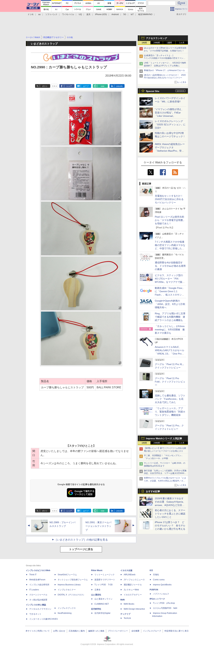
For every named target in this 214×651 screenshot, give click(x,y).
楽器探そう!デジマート (104, 579)
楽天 (88, 14)
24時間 (156, 43)
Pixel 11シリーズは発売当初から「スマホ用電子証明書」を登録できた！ (170, 220)
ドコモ (31, 14)
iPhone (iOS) (101, 14)
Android (115, 14)
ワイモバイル (68, 14)
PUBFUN (154, 590)
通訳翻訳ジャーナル (133, 584)
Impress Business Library (69, 584)
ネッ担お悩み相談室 (38, 600)
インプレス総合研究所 (39, 584)
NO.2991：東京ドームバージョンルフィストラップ (98, 526)
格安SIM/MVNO (145, 14)
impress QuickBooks (162, 584)
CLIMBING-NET (101, 604)
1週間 (169, 43)
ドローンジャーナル (38, 595)
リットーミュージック (104, 574)
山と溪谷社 (96, 595)
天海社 (156, 574)
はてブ (86, 86)
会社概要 (135, 631)
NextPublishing (65, 613)
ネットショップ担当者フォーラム (73, 579)
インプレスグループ (152, 631)
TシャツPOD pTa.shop (164, 603)
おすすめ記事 (153, 491)
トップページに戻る (81, 549)
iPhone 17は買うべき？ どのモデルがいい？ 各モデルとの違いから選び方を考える (170, 525)
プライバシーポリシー (118, 631)
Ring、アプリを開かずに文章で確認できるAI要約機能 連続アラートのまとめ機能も (170, 316)
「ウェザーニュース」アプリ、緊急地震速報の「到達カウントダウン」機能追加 (170, 411)
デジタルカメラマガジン (40, 609)
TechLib (127, 618)
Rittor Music (97, 570)
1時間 (144, 43)
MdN (122, 600)
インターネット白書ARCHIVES (43, 619)
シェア (69, 86)
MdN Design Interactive (134, 609)
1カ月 (181, 43)
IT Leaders (34, 590)
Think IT (32, 574)
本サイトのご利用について (38, 631)
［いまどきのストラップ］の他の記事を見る (81, 539)
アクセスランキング (156, 38)
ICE (151, 570)
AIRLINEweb (129, 574)
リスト (54, 86)
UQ (80, 14)
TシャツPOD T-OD (103, 584)
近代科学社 (96, 609)
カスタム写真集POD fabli (165, 608)
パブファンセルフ (161, 594)
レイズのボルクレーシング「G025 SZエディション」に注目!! (170, 124)
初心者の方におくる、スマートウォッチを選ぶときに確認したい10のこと (170, 513)
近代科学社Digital (102, 613)
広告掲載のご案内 (77, 631)
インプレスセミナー (67, 590)
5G (124, 14)
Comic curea (159, 579)
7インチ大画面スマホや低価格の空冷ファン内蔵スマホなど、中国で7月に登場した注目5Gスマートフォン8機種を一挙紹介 (170, 248)
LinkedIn (119, 86)
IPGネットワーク (157, 599)
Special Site (152, 91)
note (102, 86)
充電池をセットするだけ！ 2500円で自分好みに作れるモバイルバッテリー (170, 199)
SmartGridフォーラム (67, 574)
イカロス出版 (126, 570)
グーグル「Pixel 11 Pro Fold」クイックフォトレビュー (170, 381)
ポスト (45, 86)
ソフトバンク (51, 14)
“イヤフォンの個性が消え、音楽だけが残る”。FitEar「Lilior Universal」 (169, 112)
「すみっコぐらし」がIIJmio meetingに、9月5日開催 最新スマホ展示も (170, 329)
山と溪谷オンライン (103, 599)
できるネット (35, 614)
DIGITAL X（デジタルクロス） (71, 595)
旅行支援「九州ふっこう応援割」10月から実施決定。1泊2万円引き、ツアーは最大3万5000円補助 (165, 473)
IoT (132, 14)
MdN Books (129, 604)
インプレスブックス (67, 608)
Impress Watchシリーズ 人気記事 (164, 438)
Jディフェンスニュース (134, 579)
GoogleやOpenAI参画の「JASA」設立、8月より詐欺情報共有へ (170, 304)
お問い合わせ (59, 631)
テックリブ (125, 614)
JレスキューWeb (131, 590)
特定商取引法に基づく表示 (177, 631)
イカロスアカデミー (133, 595)
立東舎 (97, 590)
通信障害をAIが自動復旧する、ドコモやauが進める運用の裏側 (170, 266)
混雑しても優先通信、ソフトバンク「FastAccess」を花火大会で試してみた (170, 399)
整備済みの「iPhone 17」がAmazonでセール (164, 70)
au (39, 14)
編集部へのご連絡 (96, 631)
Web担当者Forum (37, 579)
